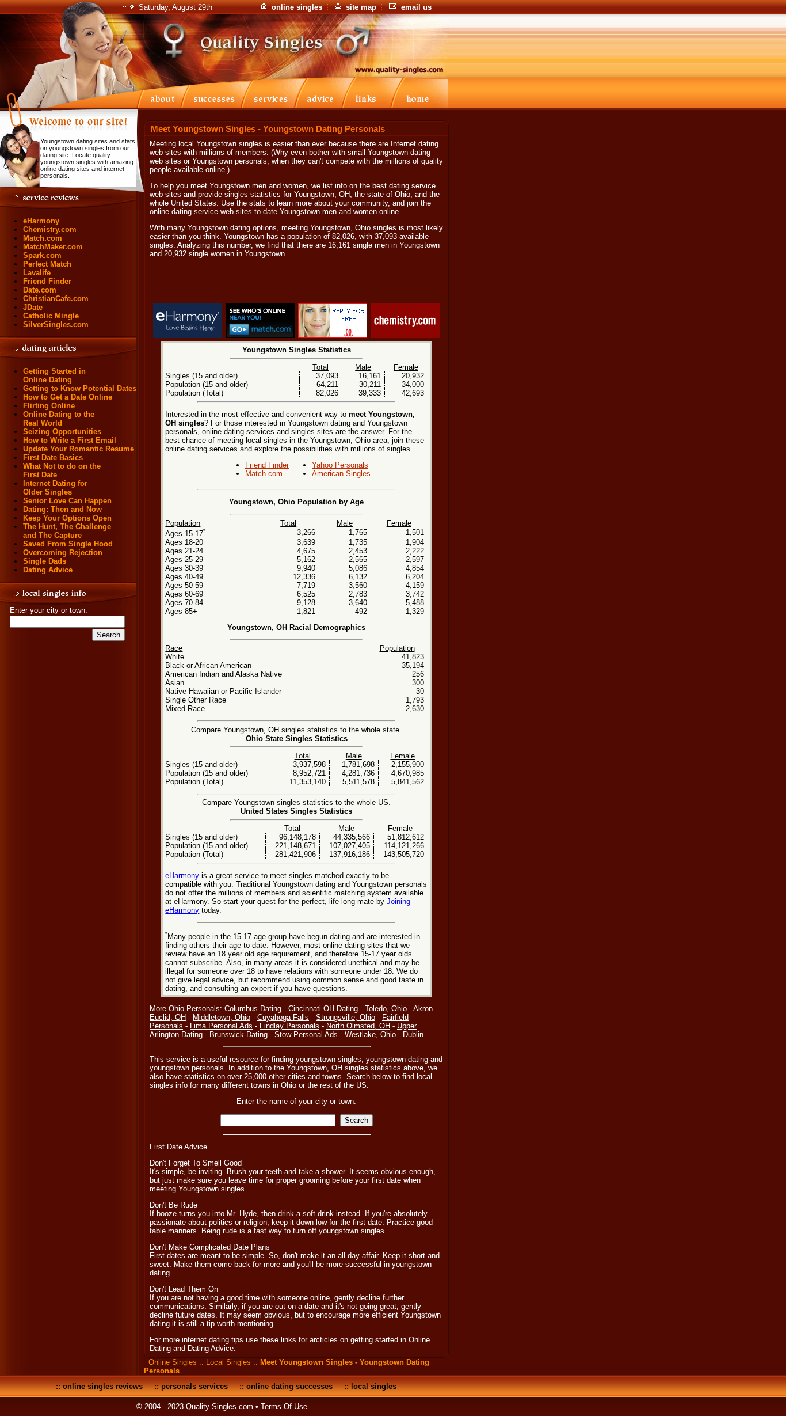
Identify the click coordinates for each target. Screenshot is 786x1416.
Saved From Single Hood (68, 544)
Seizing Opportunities (62, 431)
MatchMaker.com (53, 246)
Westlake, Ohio (370, 1034)
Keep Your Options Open (67, 518)
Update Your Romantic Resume (78, 449)
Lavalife (37, 272)
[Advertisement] (296, 282)
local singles (373, 1386)
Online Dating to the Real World (58, 418)
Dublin (413, 1034)
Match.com (42, 238)
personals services (194, 1386)
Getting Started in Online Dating (54, 375)
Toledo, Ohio (386, 1008)
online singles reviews (103, 1386)
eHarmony (41, 221)
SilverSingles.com (56, 324)
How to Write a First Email (69, 440)
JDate (33, 307)
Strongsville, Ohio (345, 1017)
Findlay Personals (289, 1026)
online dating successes (289, 1386)
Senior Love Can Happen (67, 500)
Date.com (39, 290)
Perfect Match (47, 264)
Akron (423, 1008)
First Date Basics (53, 457)
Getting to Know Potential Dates (79, 388)
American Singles (341, 473)
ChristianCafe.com (56, 298)
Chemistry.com (50, 229)
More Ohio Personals (185, 1008)
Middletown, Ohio (221, 1017)
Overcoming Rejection (62, 552)
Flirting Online (49, 405)
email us (416, 7)
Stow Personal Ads (306, 1034)
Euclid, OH (168, 1017)
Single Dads (44, 561)
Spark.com (42, 255)
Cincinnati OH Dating (323, 1008)
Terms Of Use (284, 1406)
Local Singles (228, 1362)
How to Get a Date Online (67, 397)
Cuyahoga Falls (283, 1017)
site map (361, 7)
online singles (297, 7)
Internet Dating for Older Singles (55, 487)
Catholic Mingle (51, 316)
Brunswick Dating (238, 1034)
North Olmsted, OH (358, 1026)
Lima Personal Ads (221, 1026)
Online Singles (172, 1362)
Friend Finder (47, 281)
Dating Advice (48, 569)
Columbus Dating (252, 1008)
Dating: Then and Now (62, 509)
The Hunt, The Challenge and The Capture (67, 531)
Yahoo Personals (340, 465)
